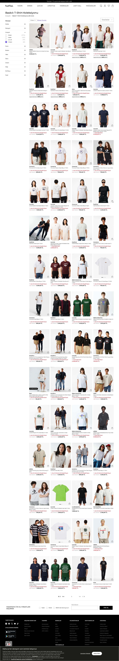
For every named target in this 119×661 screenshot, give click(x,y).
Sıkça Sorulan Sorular (29, 631)
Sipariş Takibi (27, 626)
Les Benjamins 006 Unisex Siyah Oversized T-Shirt (82, 509)
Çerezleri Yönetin (85, 653)
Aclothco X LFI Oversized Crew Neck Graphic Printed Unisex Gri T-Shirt (59, 357)
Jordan (56, 631)
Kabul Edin (97, 653)
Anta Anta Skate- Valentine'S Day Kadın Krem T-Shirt (81, 91)
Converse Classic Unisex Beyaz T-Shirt (59, 167)
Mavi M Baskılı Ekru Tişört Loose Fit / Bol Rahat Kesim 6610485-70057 (38, 395)
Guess (56, 642)
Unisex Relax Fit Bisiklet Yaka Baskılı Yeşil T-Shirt (82, 320)
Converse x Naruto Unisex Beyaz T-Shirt (102, 281)
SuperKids (87, 640)
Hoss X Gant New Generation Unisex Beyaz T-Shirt (103, 395)
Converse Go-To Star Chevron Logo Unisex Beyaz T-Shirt (39, 509)
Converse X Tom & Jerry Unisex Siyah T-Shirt (102, 244)
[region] (59, 653)
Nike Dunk (72, 631)
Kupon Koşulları (45, 626)
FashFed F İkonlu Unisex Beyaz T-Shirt (59, 90)
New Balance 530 (74, 626)
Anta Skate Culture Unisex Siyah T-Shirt (102, 584)
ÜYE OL (106, 608)
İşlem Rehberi (103, 642)
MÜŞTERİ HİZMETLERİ (30, 620)
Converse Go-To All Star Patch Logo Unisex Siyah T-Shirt (103, 357)
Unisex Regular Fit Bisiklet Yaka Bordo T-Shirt (60, 282)
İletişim (26, 628)
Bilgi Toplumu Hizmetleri (106, 635)
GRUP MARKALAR (89, 620)
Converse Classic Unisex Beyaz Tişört (80, 205)
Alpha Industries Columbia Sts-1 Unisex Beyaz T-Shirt (81, 395)
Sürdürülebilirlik (73, 640)
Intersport (87, 644)
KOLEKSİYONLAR (74, 620)
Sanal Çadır (87, 635)
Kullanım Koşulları (104, 633)
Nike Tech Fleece (73, 635)
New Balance (58, 640)
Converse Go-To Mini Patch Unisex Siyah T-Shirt (82, 584)
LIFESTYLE (51, 6)
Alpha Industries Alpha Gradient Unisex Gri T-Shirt (103, 320)
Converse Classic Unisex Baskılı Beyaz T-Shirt (60, 546)
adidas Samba (73, 624)
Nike (56, 624)
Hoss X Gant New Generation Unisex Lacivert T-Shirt (59, 433)
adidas (56, 626)
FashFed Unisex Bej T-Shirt (99, 51)
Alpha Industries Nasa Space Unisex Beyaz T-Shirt (82, 282)
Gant (86, 626)
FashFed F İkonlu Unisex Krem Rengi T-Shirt (38, 91)
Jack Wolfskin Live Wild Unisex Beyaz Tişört (103, 508)
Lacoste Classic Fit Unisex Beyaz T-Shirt (60, 130)
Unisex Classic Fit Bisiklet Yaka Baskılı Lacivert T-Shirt (37, 584)
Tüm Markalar (59, 644)
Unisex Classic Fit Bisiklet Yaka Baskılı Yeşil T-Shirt (60, 584)
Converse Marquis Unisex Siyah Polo (37, 546)
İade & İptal (27, 633)
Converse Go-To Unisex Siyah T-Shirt (37, 167)
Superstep (87, 637)
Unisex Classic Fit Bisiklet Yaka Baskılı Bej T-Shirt (82, 546)
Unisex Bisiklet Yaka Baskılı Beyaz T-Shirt (38, 205)
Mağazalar (26, 624)
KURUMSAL (103, 620)
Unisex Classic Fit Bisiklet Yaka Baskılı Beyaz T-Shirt (82, 130)
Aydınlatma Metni (104, 631)
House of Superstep (89, 642)
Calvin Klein (58, 635)
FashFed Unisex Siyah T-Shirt (36, 243)
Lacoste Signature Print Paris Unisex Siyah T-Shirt (82, 357)
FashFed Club (45, 628)
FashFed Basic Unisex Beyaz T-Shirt (37, 281)
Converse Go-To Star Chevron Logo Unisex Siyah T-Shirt (103, 168)
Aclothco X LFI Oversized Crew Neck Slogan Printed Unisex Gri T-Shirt (61, 395)
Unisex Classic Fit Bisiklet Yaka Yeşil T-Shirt (60, 508)
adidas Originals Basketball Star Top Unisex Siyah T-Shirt (103, 433)
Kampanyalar (45, 624)
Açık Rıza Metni (103, 626)
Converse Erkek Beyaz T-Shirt (36, 319)
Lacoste (57, 628)
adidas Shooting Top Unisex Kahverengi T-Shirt (39, 471)
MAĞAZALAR (91, 6)
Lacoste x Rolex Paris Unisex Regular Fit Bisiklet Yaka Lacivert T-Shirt (102, 130)
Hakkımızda (103, 624)
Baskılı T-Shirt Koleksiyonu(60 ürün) (23, 16)
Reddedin (35, 656)
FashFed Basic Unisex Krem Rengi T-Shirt (81, 243)
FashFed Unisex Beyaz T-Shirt (79, 51)
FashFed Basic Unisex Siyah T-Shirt (101, 205)
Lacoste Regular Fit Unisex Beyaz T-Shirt (38, 432)
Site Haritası (27, 635)
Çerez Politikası (103, 628)
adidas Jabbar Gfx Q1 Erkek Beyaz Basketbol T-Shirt (101, 546)
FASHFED (44, 620)
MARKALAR (64, 6)
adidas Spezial (73, 633)
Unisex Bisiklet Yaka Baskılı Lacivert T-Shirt (39, 130)
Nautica (86, 631)
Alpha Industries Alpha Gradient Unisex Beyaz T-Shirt (81, 433)
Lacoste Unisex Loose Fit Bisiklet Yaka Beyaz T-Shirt (61, 52)
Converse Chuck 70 (74, 628)
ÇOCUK (40, 6)
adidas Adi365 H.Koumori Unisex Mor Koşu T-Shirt (39, 52)
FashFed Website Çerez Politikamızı (22, 659)
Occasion (87, 633)
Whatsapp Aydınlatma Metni (107, 637)
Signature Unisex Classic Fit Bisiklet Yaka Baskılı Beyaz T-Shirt (60, 244)
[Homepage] (9, 6)
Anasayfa (7, 16)
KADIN (20, 6)
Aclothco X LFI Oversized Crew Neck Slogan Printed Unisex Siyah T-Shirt (39, 357)
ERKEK (29, 6)
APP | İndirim (45, 631)
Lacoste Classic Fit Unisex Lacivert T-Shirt (102, 90)
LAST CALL (77, 6)
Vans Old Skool (73, 637)
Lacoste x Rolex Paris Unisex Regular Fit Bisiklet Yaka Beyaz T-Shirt (60, 206)
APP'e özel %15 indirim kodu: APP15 (59, 1)
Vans (56, 637)
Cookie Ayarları (103, 640)
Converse (57, 633)
